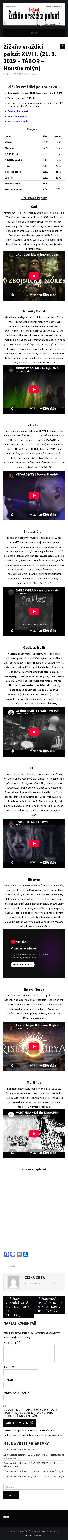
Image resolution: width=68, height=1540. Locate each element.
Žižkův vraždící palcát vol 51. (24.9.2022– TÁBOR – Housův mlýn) (33, 1471)
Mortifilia (34, 1082)
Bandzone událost (17, 116)
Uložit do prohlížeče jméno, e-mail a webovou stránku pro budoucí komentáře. (30, 1412)
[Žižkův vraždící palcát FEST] (34, 14)
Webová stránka (17, 1392)
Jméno (10, 1367)
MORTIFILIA (24, 1106)
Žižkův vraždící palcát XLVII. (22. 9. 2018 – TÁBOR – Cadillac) (18, 1307)
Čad (34, 206)
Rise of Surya (34, 989)
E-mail (10, 1379)
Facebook (50, 1283)
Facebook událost (17, 111)
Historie (11, 1266)
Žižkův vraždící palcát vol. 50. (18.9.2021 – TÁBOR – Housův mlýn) (33, 1476)
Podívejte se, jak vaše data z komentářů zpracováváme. (33, 1434)
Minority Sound (34, 311)
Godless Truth (34, 647)
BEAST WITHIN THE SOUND (24, 1093)
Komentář (13, 1342)
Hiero (28, 1535)
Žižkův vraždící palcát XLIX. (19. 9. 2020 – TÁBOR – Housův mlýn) (49, 1305)
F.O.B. (34, 768)
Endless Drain (34, 531)
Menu (34, 33)
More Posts (32, 1283)
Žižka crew (32, 74)
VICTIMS (22, 995)
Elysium (34, 879)
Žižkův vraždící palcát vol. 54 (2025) (19, 1449)
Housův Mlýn (21, 121)
